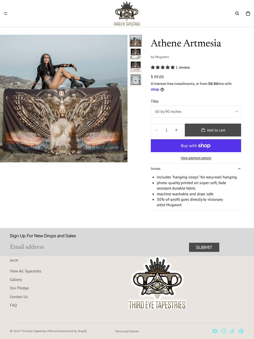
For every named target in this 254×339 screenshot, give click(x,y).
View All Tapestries (25, 271)
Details (155, 169)
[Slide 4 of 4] (135, 79)
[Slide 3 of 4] (135, 66)
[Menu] (5, 13)
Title (155, 101)
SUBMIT (204, 247)
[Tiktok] (232, 331)
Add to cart (216, 130)
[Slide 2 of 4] (135, 53)
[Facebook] (215, 331)
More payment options (196, 158)
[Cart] (248, 13)
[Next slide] (122, 98)
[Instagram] (224, 331)
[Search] (237, 13)
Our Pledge (19, 288)
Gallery (16, 279)
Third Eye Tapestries (33, 331)
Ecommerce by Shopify (73, 331)
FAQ (13, 305)
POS (50, 331)
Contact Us (19, 296)
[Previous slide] (5, 98)
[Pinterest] (241, 331)
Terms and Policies (127, 331)
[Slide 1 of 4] (135, 40)
